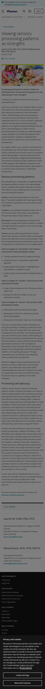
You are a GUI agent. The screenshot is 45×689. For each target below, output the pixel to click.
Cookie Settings (22, 675)
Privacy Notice (26, 668)
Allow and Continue (22, 683)
